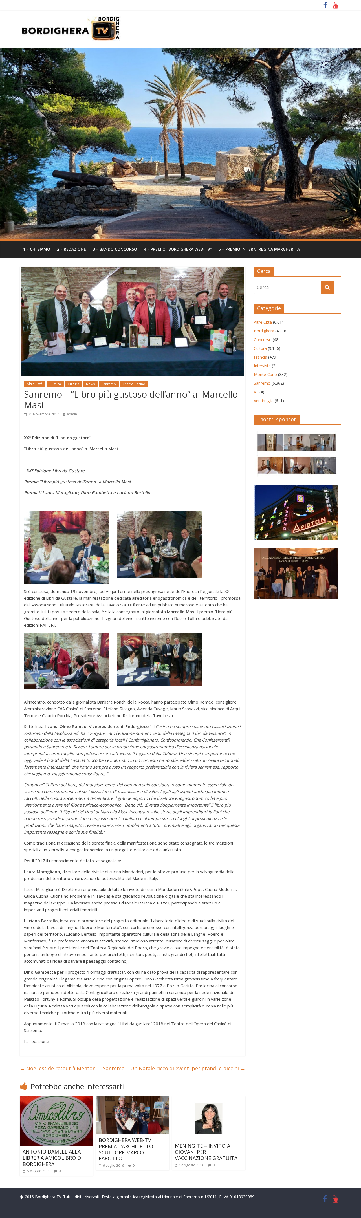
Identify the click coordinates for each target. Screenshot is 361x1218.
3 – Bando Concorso (115, 249)
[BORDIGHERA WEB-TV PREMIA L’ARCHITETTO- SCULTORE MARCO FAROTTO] (132, 1099)
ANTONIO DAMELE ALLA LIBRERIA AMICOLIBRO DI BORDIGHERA (52, 1157)
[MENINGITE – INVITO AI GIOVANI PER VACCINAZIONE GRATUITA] (208, 1099)
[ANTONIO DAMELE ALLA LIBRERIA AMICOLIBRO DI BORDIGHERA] (56, 1099)
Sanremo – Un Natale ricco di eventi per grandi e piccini (174, 1068)
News (90, 384)
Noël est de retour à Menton (58, 1068)
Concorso (263, 339)
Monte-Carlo (265, 374)
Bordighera (264, 330)
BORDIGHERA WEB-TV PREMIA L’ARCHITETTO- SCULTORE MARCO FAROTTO (127, 1149)
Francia (260, 357)
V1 (256, 392)
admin (72, 414)
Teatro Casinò (134, 384)
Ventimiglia (264, 400)
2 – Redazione (71, 249)
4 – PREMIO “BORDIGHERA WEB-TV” (178, 249)
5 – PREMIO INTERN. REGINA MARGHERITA (259, 249)
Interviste (262, 365)
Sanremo (109, 384)
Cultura (55, 384)
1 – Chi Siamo (36, 249)
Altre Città (35, 384)
